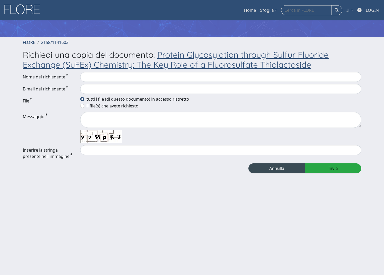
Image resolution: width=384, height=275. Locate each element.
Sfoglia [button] (267, 10)
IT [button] (348, 10)
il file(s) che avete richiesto (112, 106)
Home (250, 10)
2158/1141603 (54, 42)
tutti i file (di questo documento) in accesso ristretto (137, 99)
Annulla (276, 168)
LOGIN (372, 10)
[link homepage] (23, 10)
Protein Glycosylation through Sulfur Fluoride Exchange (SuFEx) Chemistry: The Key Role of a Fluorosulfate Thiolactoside (176, 59)
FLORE (29, 42)
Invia (333, 168)
